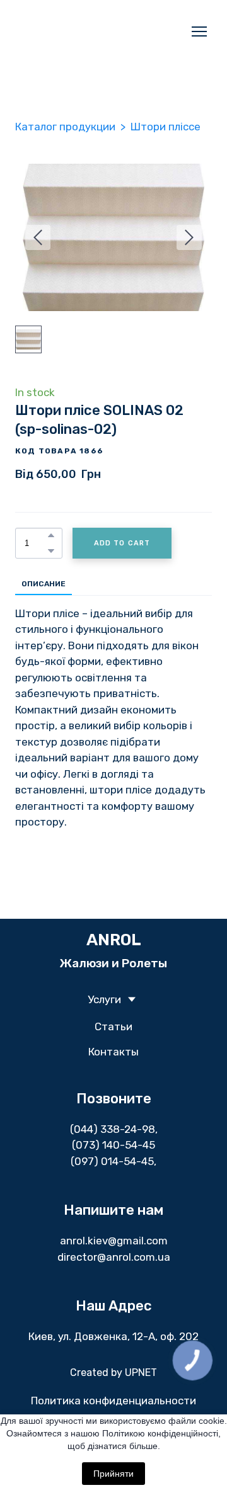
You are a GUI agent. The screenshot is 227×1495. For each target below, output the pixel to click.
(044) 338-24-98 (112, 1129)
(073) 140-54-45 (113, 1145)
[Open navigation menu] (199, 31)
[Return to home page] (101, 31)
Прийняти (113, 1474)
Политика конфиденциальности (113, 1400)
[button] (51, 535)
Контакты (113, 1051)
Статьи (113, 1026)
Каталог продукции (65, 126)
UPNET (141, 1372)
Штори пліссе (166, 126)
